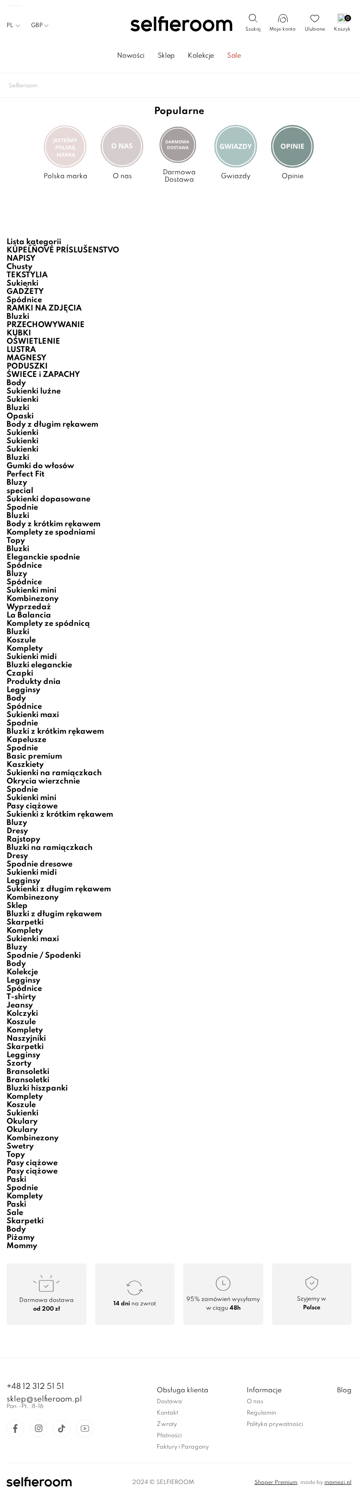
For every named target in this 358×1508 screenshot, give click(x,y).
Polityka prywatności (275, 1424)
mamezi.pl (337, 1482)
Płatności (169, 1436)
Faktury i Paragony (183, 1447)
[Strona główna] (179, 24)
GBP (37, 25)
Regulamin (261, 1413)
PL (10, 25)
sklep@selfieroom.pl (44, 1399)
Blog (344, 1390)
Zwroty (167, 1424)
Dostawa (169, 1401)
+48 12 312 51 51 (35, 1387)
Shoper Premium (276, 1482)
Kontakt (167, 1413)
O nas (255, 1401)
